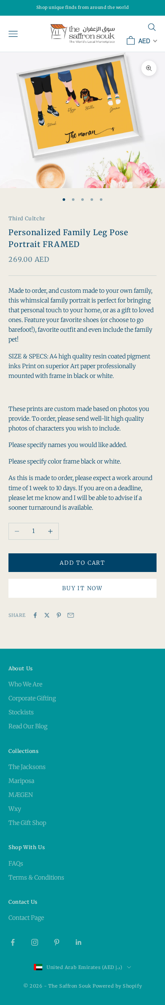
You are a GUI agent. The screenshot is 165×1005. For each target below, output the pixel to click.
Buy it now (82, 588)
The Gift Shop (27, 823)
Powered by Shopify (117, 986)
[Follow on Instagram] (34, 942)
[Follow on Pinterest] (56, 942)
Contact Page (26, 918)
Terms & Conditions (36, 877)
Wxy (14, 809)
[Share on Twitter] (47, 615)
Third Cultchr (26, 218)
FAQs (15, 863)
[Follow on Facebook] (12, 942)
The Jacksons (27, 767)
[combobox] (147, 40)
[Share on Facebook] (35, 615)
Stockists (21, 712)
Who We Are (25, 684)
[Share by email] (70, 615)
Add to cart (82, 562)
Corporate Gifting (32, 698)
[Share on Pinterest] (58, 615)
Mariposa (21, 781)
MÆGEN (20, 795)
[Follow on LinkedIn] (78, 942)
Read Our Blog (27, 726)
